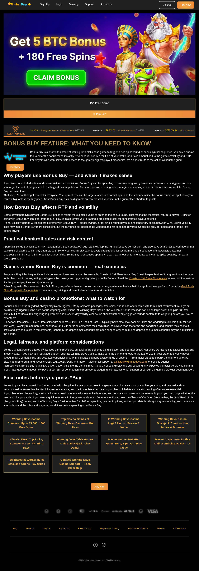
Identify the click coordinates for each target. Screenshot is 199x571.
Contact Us (64, 528)
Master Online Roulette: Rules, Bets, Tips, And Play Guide (124, 443)
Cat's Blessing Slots (184, 130)
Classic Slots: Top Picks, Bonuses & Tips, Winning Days (26, 443)
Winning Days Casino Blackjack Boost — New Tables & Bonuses (172, 423)
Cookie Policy (179, 528)
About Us (106, 4)
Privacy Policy (84, 528)
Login (59, 4)
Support (89, 4)
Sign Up (44, 4)
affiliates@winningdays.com (130, 361)
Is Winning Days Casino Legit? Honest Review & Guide (124, 423)
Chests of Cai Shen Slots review (148, 278)
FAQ (15, 528)
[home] (19, 7)
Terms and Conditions (138, 528)
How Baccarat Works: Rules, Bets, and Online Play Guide (26, 461)
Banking (74, 4)
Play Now (186, 5)
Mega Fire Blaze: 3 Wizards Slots (50, 130)
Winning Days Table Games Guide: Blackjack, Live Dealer (75, 443)
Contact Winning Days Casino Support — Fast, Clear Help (75, 464)
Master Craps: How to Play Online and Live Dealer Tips (172, 441)
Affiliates (161, 528)
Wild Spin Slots (119, 130)
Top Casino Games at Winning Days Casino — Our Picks (75, 423)
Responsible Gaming (109, 528)
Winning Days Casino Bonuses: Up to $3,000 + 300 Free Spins (26, 423)
